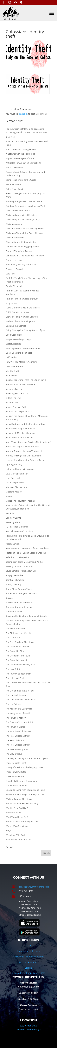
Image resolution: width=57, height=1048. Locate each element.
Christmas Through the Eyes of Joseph (24, 233)
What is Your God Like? (17, 808)
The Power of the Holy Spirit (19, 722)
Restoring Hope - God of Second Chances (26, 552)
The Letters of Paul (15, 678)
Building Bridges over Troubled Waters (25, 201)
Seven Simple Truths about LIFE (21, 570)
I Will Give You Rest (15, 366)
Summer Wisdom (14, 611)
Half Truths (11, 357)
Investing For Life (14, 389)
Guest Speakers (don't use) (19, 352)
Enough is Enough (14, 269)
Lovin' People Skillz (15, 482)
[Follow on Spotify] (21, 2)
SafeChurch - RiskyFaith (17, 557)
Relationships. (13, 543)
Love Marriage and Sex (17, 473)
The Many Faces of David (18, 713)
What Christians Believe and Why (22, 803)
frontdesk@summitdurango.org (34, 886)
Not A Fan (10, 513)
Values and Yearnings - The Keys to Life (25, 794)
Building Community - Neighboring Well (25, 206)
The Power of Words (15, 726)
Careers (28, 967)
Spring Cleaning (13, 584)
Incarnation (11, 375)
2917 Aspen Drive (28, 1025)
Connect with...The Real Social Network (25, 255)
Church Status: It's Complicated (21, 242)
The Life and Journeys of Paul (20, 690)
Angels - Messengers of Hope (20, 158)
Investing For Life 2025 (17, 393)
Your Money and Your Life (18, 839)
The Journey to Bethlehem (18, 673)
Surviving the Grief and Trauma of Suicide (26, 616)
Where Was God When (17, 826)
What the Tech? (13, 812)
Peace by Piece (13, 522)
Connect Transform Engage (19, 251)
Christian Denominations (18, 210)
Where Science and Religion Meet (22, 821)
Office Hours (25, 896)
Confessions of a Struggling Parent (22, 246)
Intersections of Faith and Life (20, 384)
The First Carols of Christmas (20, 642)
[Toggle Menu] (51, 13)
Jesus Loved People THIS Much (20, 428)
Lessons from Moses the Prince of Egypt (25, 460)
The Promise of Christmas (18, 731)
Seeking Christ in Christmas (19, 566)
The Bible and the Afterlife (19, 633)
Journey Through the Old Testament (23, 455)
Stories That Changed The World (21, 593)
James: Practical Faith (16, 407)
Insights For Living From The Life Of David (26, 379)
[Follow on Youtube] (15, 2)
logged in (23, 113)
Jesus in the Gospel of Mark (19, 411)
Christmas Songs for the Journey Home (25, 228)
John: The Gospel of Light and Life (22, 446)
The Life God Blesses (16, 695)
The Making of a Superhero (19, 708)
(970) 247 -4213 (26, 891)
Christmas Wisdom (15, 237)
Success (9, 598)
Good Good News (14, 334)
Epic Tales (10, 273)
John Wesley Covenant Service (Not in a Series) (28, 442)
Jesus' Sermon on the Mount (19, 437)
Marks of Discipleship (16, 487)
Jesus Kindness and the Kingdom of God (25, 424)
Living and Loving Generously (20, 469)
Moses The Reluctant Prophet (20, 500)
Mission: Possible (14, 491)
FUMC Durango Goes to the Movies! (23, 307)
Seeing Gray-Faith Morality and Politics (24, 561)
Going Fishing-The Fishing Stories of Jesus (26, 330)
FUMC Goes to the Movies (18, 312)
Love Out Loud (13, 478)
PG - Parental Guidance (17, 526)
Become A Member (28, 962)
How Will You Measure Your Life (21, 361)
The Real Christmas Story (18, 735)
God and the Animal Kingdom (20, 321)
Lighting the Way (14, 464)
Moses (9, 496)
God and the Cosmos (16, 325)
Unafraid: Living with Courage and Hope (25, 789)
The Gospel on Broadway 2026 (20, 664)
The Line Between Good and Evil (21, 699)
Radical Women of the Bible (19, 531)
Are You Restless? (14, 167)
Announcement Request (28, 951)
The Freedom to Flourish (18, 646)
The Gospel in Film (15, 651)
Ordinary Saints (13, 517)
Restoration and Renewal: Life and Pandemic (28, 548)
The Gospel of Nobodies (17, 660)
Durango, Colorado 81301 (28, 1029)
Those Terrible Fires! (16, 763)
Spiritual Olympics (15, 580)
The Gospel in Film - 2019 (18, 655)
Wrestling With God (15, 835)
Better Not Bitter (14, 184)
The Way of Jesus (14, 753)
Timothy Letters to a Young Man (21, 781)
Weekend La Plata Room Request (29, 956)
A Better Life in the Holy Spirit (20, 153)
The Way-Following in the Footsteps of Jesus (27, 758)
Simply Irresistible (14, 575)
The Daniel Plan (13, 637)
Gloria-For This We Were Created (22, 316)
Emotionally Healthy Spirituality (21, 264)
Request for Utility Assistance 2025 (28, 973)
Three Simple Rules (15, 776)
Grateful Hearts (13, 343)
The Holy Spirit (13, 669)
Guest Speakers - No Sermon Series (23, 348)
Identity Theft (12, 371)
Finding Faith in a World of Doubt (22, 298)
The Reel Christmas (15, 740)
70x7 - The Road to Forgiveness (21, 149)
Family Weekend (14, 286)
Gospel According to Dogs (18, 339)
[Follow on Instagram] (9, 2)
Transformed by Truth (16, 785)
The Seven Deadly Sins (17, 749)
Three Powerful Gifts (16, 771)
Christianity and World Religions (21, 215)
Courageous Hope (14, 260)
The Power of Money (16, 717)
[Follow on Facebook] (3, 2)
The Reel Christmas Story (18, 744)
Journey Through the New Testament (24, 451)
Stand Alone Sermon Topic (19, 589)
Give (28, 945)
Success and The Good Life (19, 602)
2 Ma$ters (10, 136)
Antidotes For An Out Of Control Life (23, 162)
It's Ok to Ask (12, 402)
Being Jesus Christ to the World (21, 179)
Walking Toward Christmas (19, 799)
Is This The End (13, 398)
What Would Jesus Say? (17, 817)
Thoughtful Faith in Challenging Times (24, 767)
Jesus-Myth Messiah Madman (20, 433)
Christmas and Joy (14, 224)
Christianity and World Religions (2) (23, 219)
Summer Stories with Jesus (19, 607)
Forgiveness (11, 303)
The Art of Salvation (15, 628)
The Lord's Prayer (14, 704)
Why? (8, 830)
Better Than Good (14, 189)
